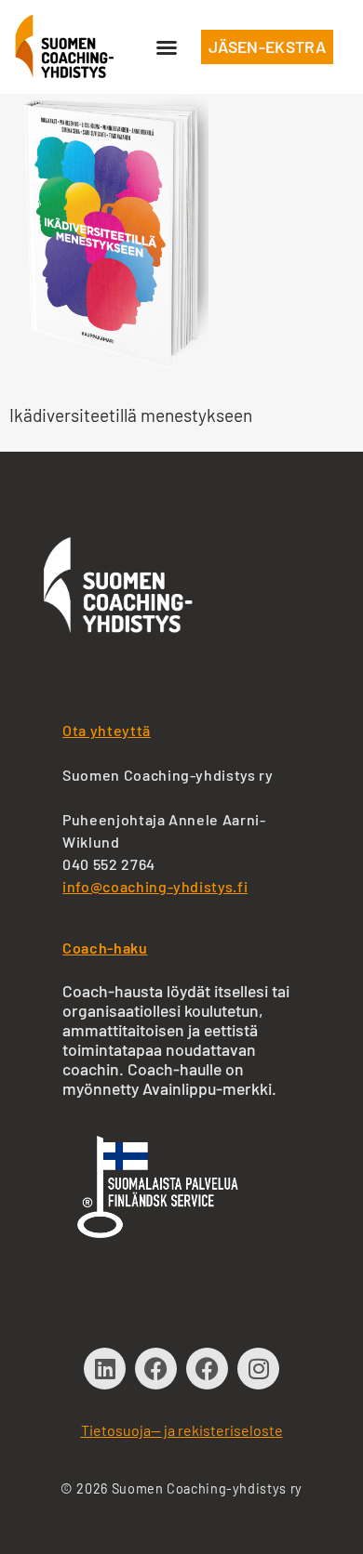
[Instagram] (258, 1368)
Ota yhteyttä (106, 730)
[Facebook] (156, 1368)
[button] (166, 47)
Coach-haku (104, 947)
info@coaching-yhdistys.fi (155, 886)
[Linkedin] (105, 1368)
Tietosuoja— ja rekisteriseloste (182, 1430)
